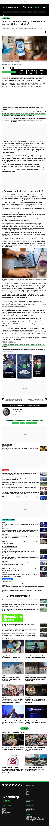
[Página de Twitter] (6, 785)
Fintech (28, 420)
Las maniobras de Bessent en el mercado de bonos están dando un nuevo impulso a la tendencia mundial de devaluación (20, 530)
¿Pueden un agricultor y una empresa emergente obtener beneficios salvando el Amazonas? (18, 552)
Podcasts (4, 813)
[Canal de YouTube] (10, 785)
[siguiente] (46, 399)
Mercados (4, 808)
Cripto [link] (35, 12)
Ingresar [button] (45, 7)
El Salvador (28, 799)
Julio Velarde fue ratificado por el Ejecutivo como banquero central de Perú (12, 722)
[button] (45, 32)
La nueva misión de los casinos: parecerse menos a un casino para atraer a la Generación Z (34, 769)
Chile (26, 792)
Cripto (3, 811)
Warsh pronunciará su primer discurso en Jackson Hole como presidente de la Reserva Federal (19, 575)
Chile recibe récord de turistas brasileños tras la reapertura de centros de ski (11, 679)
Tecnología (28, 810)
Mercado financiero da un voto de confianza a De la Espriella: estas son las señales (35, 657)
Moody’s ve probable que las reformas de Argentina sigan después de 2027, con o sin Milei (35, 679)
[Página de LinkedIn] (16, 785)
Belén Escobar (7, 64)
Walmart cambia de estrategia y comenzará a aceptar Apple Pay (20, 497)
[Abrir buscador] (6, 7)
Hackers (22, 423)
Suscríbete (28, 807)
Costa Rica (28, 797)
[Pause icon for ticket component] (3, 15)
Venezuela (27, 791)
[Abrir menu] (3, 7)
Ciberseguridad (15, 423)
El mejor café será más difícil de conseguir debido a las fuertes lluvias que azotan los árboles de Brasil (19, 629)
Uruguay (27, 796)
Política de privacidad (29, 808)
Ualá (41, 420)
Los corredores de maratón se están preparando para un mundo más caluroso (35, 749)
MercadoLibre (35, 420)
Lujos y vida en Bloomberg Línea (13, 732)
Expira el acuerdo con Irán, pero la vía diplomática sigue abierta (19, 600)
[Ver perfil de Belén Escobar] (7, 412)
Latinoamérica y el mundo (30, 785)
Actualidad (4, 810)
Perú (26, 793)
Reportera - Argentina (17, 411)
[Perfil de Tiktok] (19, 785)
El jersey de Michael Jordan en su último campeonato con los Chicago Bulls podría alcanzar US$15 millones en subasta (12, 770)
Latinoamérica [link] (42, 12)
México (27, 787)
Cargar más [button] (24, 728)
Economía (4, 807)
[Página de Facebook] (3, 785)
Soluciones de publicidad (30, 820)
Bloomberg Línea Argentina (31, 423)
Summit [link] (29, 12)
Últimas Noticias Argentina (20, 420)
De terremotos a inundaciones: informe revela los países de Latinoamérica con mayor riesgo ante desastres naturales (18, 634)
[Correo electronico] (13, 414)
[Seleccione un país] (17, 7)
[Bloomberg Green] (24, 618)
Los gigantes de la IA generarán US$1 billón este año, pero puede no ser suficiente (23, 586)
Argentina (6, 18)
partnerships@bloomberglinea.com (32, 817)
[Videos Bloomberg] (24, 595)
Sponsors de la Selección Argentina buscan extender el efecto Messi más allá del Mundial (13, 400)
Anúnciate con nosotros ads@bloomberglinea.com (35, 818)
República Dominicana (30, 800)
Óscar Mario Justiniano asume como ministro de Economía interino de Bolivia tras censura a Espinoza (12, 700)
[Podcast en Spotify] (22, 785)
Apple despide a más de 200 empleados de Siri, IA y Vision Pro (11, 656)
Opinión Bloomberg (7, 579)
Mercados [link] (23, 12)
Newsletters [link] (16, 12)
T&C (26, 811)
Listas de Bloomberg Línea (7, 814)
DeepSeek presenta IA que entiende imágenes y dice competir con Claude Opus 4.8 (35, 722)
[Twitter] (16, 414)
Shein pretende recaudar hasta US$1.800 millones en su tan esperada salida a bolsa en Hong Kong (19, 474)
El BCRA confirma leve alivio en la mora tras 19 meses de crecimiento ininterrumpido (35, 400)
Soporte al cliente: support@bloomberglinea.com (35, 819)
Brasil (27, 786)
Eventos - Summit (29, 816)
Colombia (27, 790)
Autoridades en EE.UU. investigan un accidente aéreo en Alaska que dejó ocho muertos (35, 700)
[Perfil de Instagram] (13, 785)
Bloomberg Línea (10, 420)
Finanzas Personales (6, 812)
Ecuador (27, 794)
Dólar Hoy (4, 809)
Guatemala (28, 801)
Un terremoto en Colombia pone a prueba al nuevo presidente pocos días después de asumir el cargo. (19, 605)
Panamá (27, 795)
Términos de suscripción (30, 809)
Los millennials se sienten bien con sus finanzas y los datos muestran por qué (13, 748)
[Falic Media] (45, 9)
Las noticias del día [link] (7, 12)
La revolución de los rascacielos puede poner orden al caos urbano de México (22, 583)
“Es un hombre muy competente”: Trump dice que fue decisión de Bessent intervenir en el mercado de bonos (20, 492)
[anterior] (3, 399)
